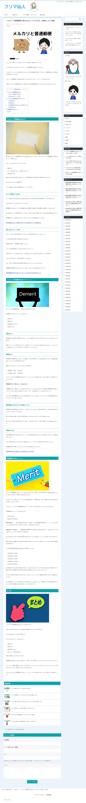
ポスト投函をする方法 (14, 94)
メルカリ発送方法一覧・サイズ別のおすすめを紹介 (20, 688)
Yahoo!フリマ (15, 14)
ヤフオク (6, 14)
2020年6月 (68, 244)
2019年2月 (68, 294)
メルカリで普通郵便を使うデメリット (16, 98)
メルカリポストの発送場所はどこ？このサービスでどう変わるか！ (23, 714)
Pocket (17, 58)
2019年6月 (68, 282)
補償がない (11, 102)
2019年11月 (68, 266)
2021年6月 (68, 238)
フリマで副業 (26, 14)
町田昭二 (67, 211)
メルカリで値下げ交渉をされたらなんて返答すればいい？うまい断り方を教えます (74, 163)
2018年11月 (68, 303)
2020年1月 (68, 260)
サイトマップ (34, 14)
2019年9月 (68, 272)
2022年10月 (68, 219)
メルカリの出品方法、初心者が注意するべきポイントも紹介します (23, 721)
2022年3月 (68, 232)
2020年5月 (68, 247)
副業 (67, 137)
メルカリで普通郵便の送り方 (14, 92)
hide (18, 89)
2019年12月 (68, 263)
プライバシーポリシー (39, 794)
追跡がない (11, 100)
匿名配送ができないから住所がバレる (18, 105)
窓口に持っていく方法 (14, 96)
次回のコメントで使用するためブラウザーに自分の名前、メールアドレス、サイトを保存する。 (28, 760)
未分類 (67, 140)
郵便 (67, 143)
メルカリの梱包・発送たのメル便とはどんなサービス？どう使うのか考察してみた (26, 701)
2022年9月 (68, 223)
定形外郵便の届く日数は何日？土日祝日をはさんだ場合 (20, 451)
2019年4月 (68, 288)
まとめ (9, 111)
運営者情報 (48, 794)
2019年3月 (68, 291)
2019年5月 (68, 285)
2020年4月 (68, 250)
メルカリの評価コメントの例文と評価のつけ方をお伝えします (22, 708)
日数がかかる (12, 107)
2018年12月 (68, 300)
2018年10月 (68, 306)
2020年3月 (68, 254)
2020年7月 (68, 241)
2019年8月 (68, 275)
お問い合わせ (42, 14)
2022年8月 (68, 226)
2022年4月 (68, 229)
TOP (7, 789)
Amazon (67, 118)
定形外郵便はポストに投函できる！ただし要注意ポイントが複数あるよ (23, 222)
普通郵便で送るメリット (13, 109)
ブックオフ (68, 127)
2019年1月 (68, 297)
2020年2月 (68, 257)
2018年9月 (68, 309)
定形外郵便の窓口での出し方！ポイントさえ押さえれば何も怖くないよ (23, 272)
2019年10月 (68, 269)
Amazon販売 (68, 121)
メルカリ (67, 130)
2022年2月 (68, 235)
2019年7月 (68, 278)
